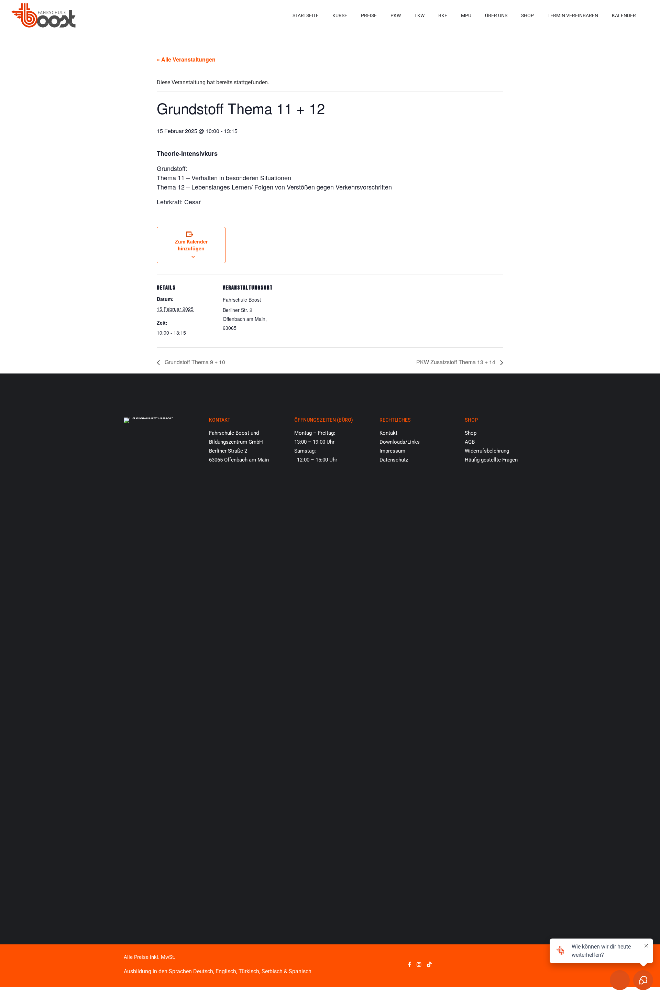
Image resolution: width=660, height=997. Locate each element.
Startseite (306, 15)
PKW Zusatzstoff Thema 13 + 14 (456, 362)
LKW (420, 15)
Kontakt (388, 433)
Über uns (496, 15)
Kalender (624, 15)
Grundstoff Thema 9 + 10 (194, 362)
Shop (527, 15)
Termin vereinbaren (573, 15)
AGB (470, 442)
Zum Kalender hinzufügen (191, 245)
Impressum (392, 451)
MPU (466, 15)
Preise (369, 15)
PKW (395, 15)
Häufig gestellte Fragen (491, 460)
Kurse (339, 15)
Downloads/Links (400, 442)
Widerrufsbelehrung (487, 451)
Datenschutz (394, 460)
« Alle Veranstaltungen (186, 59)
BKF (442, 15)
